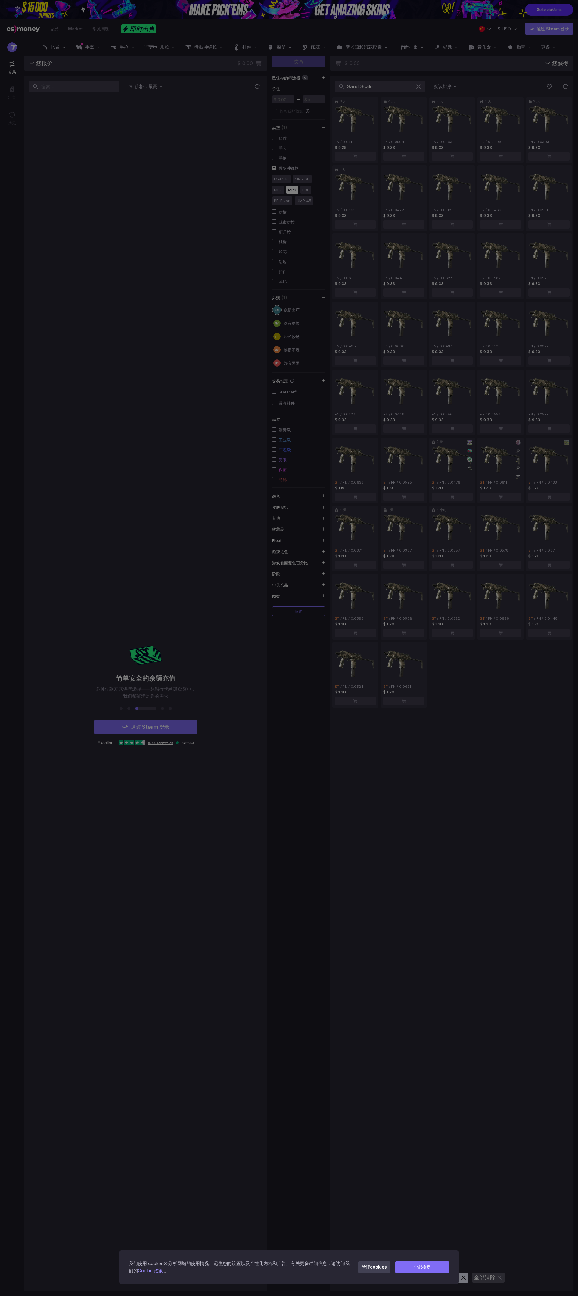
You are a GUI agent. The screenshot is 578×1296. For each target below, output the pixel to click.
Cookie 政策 (150, 1270)
